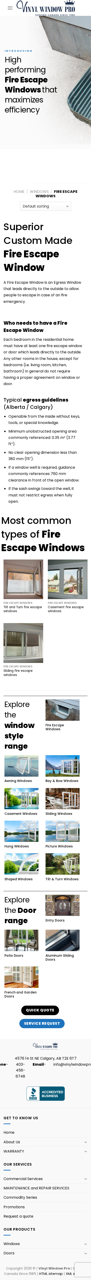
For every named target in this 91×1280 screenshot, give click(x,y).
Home (19, 191)
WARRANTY (14, 1151)
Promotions (14, 1207)
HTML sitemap (51, 1273)
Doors (9, 1253)
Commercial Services (23, 1178)
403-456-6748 (20, 1070)
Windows (39, 191)
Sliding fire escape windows (18, 673)
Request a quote (18, 1216)
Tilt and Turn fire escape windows (23, 609)
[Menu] (10, 8)
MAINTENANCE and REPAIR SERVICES (36, 1188)
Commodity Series (20, 1197)
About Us (12, 1142)
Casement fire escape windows (66, 609)
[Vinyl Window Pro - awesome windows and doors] (46, 8)
